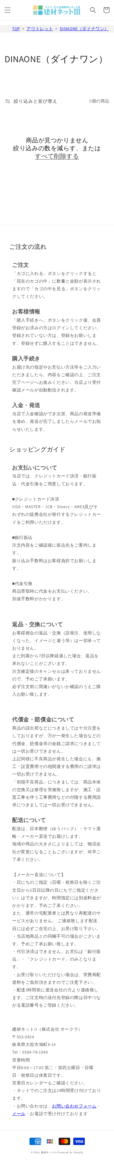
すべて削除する (57, 156)
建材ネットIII (49, 1152)
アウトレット (39, 28)
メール (19, 1113)
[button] (7, 10)
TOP (16, 28)
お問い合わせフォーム (74, 1106)
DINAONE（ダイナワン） (84, 28)
